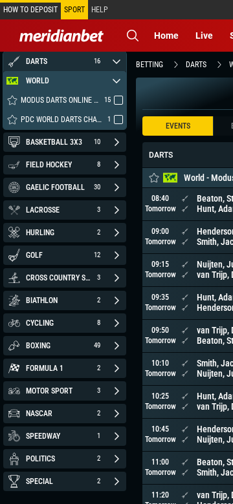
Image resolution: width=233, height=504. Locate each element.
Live (204, 35)
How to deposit (30, 9)
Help (99, 9)
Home (166, 35)
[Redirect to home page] (61, 35)
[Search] (132, 35)
